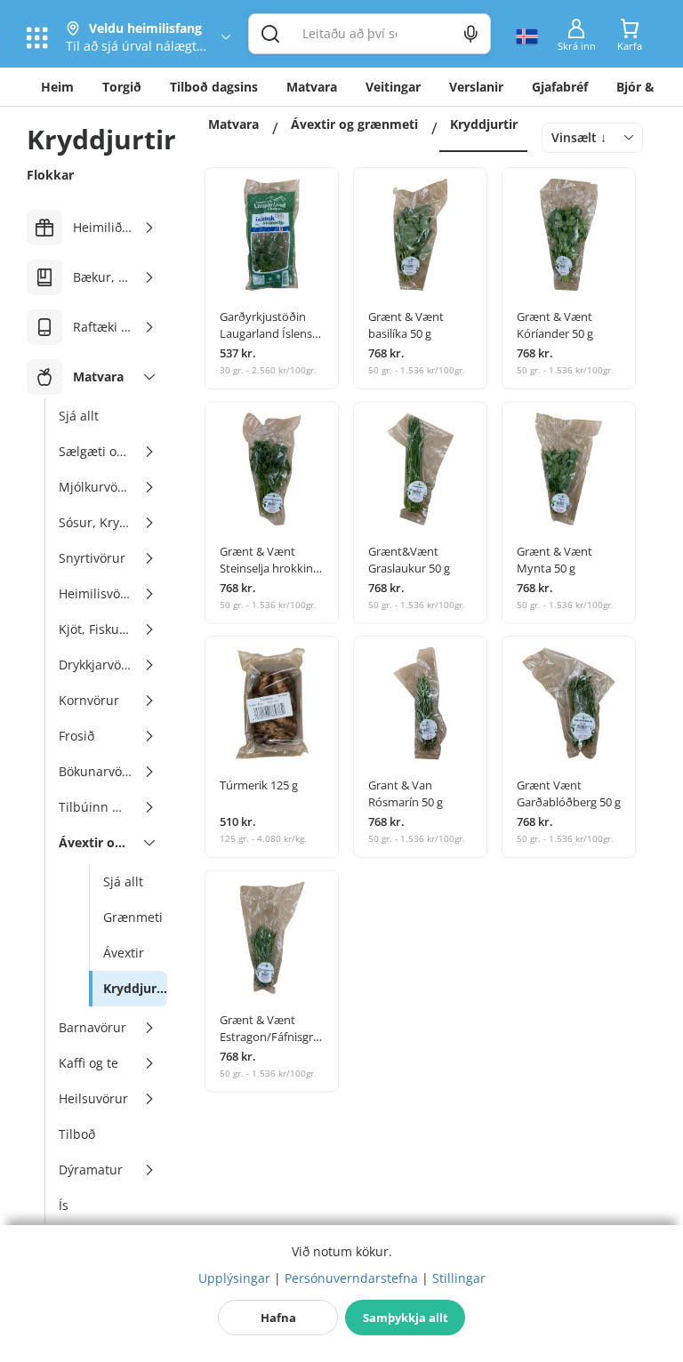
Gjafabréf (560, 86)
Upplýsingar (234, 1278)
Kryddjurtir (484, 124)
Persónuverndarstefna (351, 1278)
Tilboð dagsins (214, 86)
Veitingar (393, 86)
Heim (57, 86)
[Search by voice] (471, 34)
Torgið (121, 86)
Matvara (311, 86)
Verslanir (476, 86)
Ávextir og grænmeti (354, 124)
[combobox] (592, 138)
